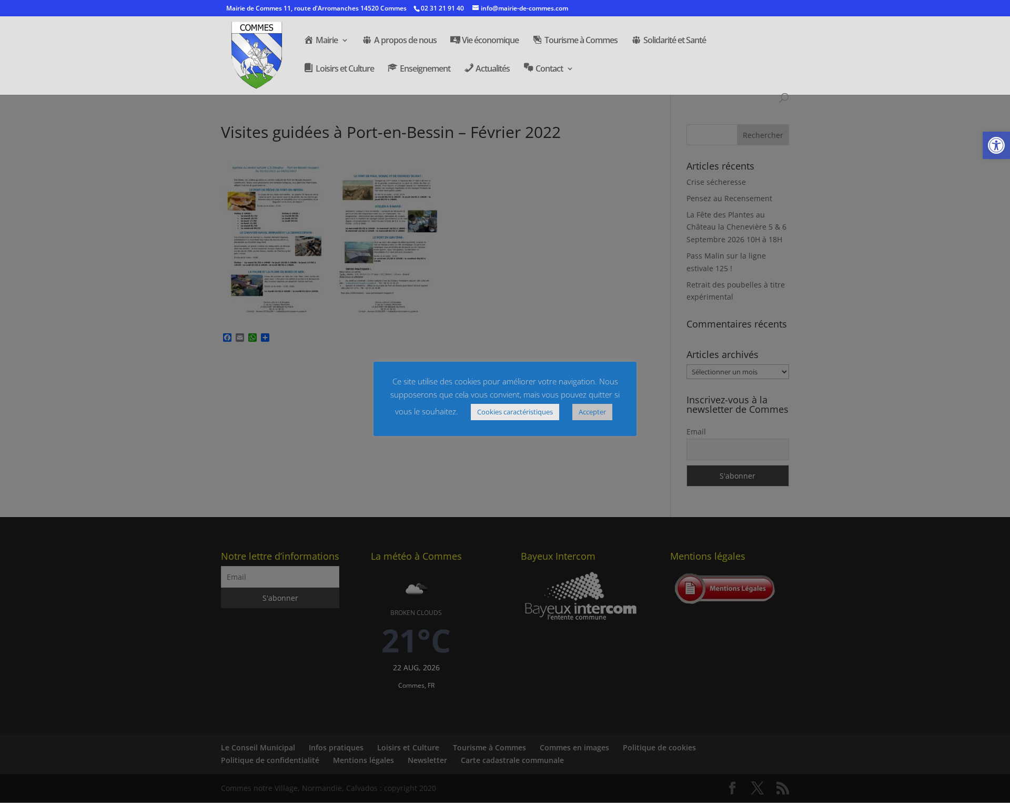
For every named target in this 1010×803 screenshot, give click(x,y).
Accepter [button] (592, 412)
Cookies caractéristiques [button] (515, 412)
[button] (996, 145)
